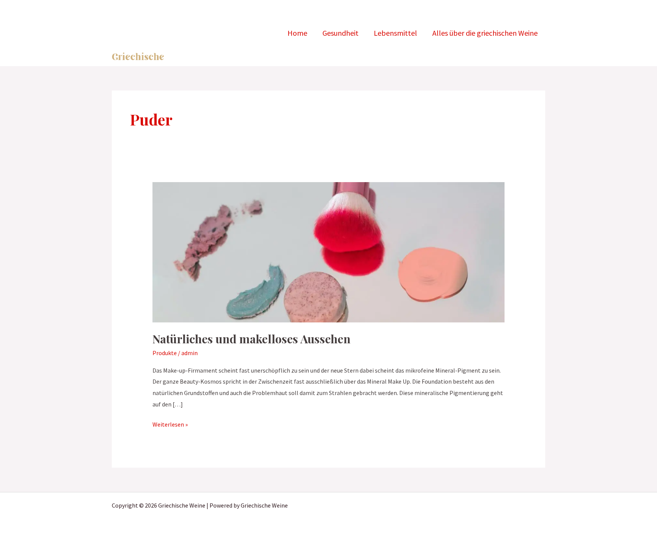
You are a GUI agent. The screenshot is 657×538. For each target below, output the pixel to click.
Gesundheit (340, 33)
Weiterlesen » (170, 423)
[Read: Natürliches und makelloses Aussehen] (328, 252)
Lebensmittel (395, 33)
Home (297, 33)
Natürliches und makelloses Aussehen (251, 338)
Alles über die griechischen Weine (485, 33)
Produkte (164, 353)
